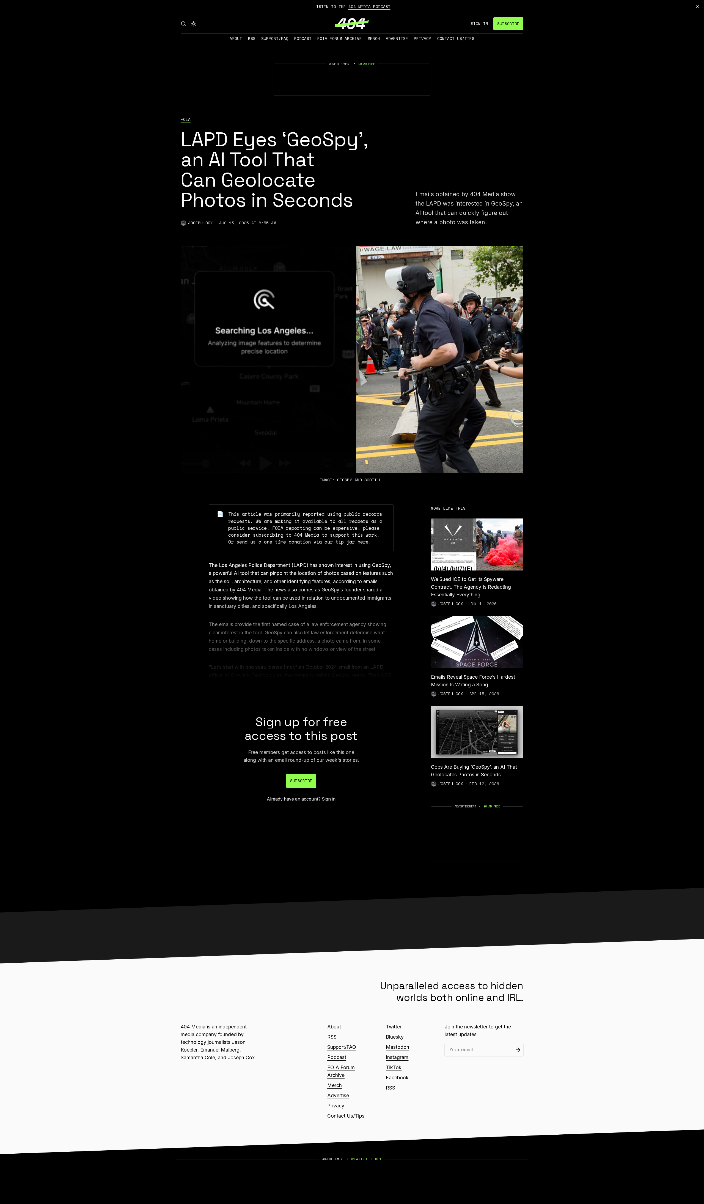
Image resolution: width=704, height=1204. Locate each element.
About (236, 38)
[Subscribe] (518, 1049)
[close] (697, 6)
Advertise (397, 38)
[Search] (183, 23)
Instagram (397, 1057)
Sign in (479, 23)
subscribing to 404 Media (286, 534)
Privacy (422, 38)
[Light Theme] (193, 23)
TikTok (394, 1067)
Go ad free (366, 64)
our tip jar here (346, 541)
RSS (251, 38)
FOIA (186, 119)
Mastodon (397, 1047)
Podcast (303, 38)
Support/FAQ (274, 38)
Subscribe (508, 23)
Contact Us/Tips (455, 38)
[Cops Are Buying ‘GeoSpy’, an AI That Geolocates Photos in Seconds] (477, 732)
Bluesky (395, 1037)
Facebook (397, 1077)
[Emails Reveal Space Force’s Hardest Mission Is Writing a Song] (477, 642)
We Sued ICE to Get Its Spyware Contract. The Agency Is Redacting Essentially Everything (471, 586)
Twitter (394, 1027)
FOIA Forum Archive (339, 38)
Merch (374, 38)
